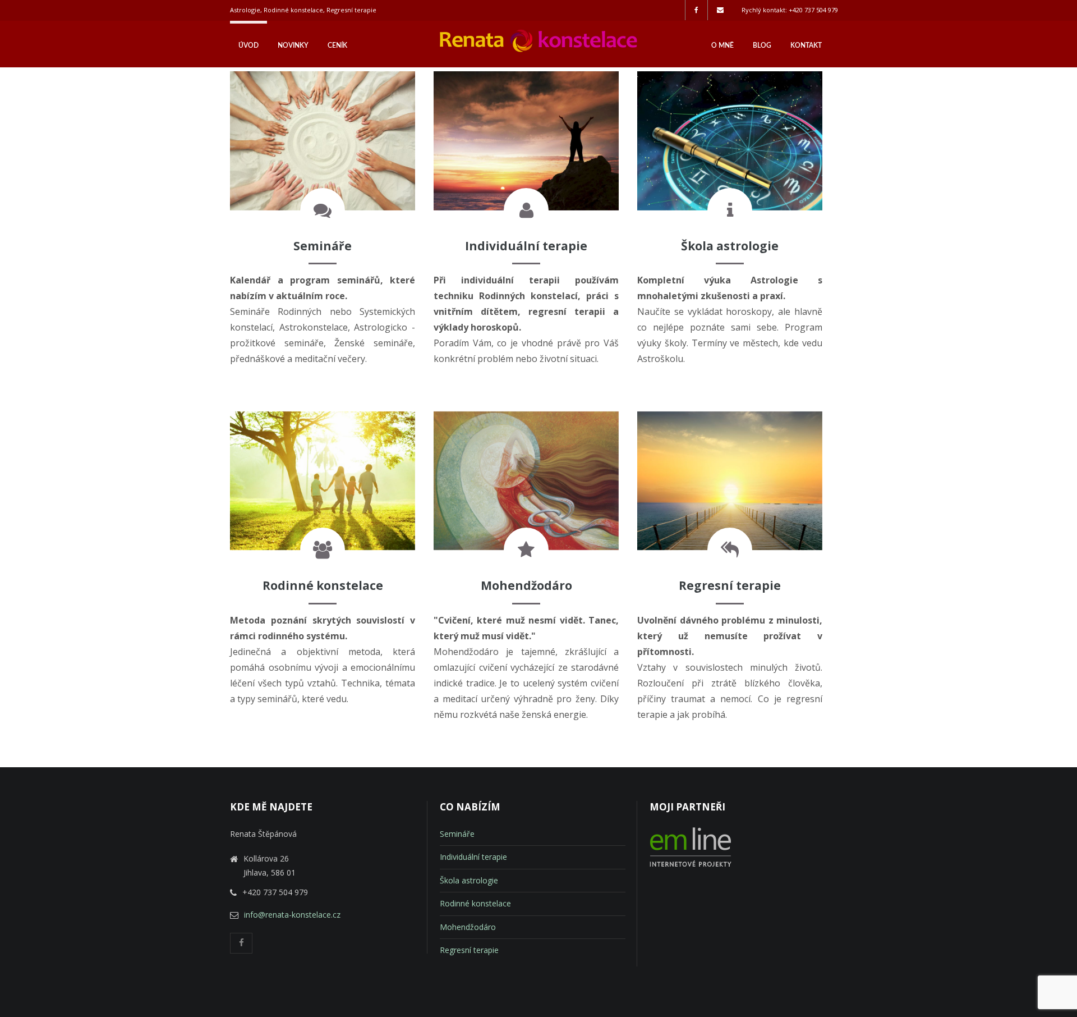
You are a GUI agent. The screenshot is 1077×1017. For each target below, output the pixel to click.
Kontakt (806, 45)
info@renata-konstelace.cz (292, 914)
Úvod (248, 45)
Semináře (457, 833)
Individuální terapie (473, 856)
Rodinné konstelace (475, 903)
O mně (722, 45)
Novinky (293, 45)
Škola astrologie (469, 880)
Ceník (337, 45)
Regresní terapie (469, 950)
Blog (762, 45)
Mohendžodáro (468, 927)
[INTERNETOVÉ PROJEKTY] (690, 864)
